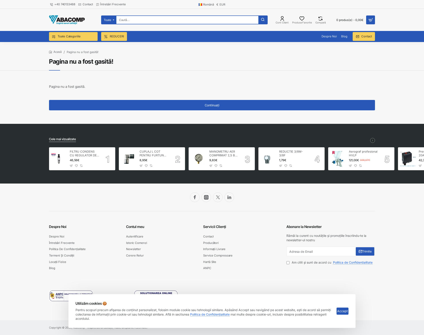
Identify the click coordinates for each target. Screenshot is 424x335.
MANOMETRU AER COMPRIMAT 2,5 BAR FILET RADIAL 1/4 (224, 153)
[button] (71, 165)
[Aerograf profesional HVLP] (338, 159)
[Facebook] (195, 197)
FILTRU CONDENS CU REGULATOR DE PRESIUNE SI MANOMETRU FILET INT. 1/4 (83, 153)
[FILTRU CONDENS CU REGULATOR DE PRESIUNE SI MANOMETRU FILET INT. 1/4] (59, 159)
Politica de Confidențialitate (210, 314)
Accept (342, 311)
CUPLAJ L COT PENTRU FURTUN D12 (152, 153)
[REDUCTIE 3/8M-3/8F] (268, 159)
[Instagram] (206, 197)
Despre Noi (57, 226)
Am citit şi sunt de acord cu (332, 262)
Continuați (212, 105)
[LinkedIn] (229, 197)
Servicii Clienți (214, 226)
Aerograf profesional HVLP (363, 153)
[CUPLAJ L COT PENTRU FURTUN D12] (128, 159)
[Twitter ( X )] (218, 197)
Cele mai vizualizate (62, 139)
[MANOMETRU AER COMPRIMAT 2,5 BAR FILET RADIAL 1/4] (198, 159)
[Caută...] (262, 20)
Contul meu (135, 226)
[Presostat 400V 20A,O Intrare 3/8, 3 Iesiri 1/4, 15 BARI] (408, 159)
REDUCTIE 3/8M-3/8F (291, 153)
